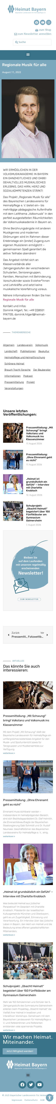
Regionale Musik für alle (18, 300)
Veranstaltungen (14, 388)
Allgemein (8, 345)
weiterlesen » (9, 753)
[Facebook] (36, 22)
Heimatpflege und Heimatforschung (25, 357)
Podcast (28, 375)
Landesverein (25, 345)
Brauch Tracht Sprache (17, 369)
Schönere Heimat (14, 363)
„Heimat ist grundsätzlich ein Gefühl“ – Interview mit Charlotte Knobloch (37, 484)
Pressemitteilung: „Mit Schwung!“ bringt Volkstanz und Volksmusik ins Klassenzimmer (39, 433)
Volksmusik (41, 345)
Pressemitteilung (14, 382)
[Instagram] (48, 22)
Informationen (13, 375)
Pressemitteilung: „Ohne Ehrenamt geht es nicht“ (39, 457)
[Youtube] (42, 22)
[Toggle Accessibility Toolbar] (50, 1098)
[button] (28, 54)
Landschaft (11, 351)
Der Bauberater (42, 369)
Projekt (31, 382)
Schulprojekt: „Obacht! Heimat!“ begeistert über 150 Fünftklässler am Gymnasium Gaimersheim (38, 513)
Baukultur (43, 351)
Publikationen (28, 351)
